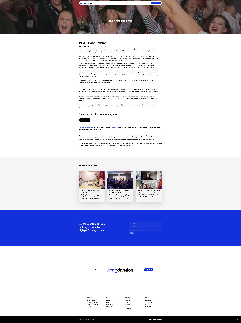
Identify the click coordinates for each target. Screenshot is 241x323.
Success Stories (110, 306)
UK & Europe (128, 308)
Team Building (91, 300)
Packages (89, 306)
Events (108, 302)
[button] (84, 120)
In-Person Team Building (93, 304)
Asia (126, 302)
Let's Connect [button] (156, 3)
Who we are (148, 300)
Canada (127, 306)
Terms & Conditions (152, 319)
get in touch (114, 127)
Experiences (148, 304)
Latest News (109, 300)
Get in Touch (148, 306)
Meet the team (148, 302)
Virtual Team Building (92, 302)
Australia (127, 304)
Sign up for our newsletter (86, 127)
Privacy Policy (159, 319)
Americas (127, 300)
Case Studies (109, 304)
